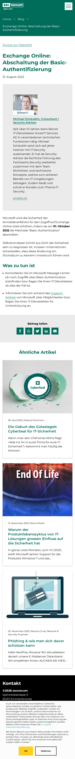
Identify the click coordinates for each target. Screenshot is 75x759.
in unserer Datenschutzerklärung (28, 725)
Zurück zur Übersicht (17, 45)
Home (7, 19)
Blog (21, 19)
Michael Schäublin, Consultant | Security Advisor (36, 120)
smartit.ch (20, 198)
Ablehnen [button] (46, 751)
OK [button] (26, 751)
